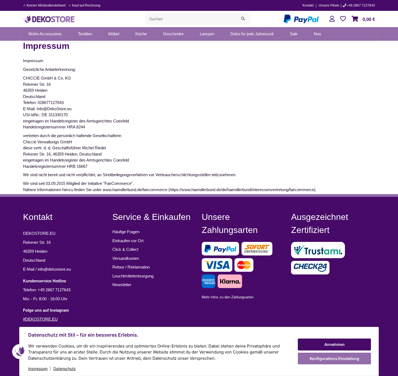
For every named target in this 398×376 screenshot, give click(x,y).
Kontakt (308, 5)
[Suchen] (243, 19)
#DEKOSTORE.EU (40, 319)
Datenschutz (64, 368)
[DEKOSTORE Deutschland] (48, 18)
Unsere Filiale (329, 5)
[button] (332, 19)
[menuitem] (45, 34)
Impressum (38, 368)
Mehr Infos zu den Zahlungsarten (227, 297)
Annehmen (334, 344)
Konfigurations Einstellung (334, 358)
